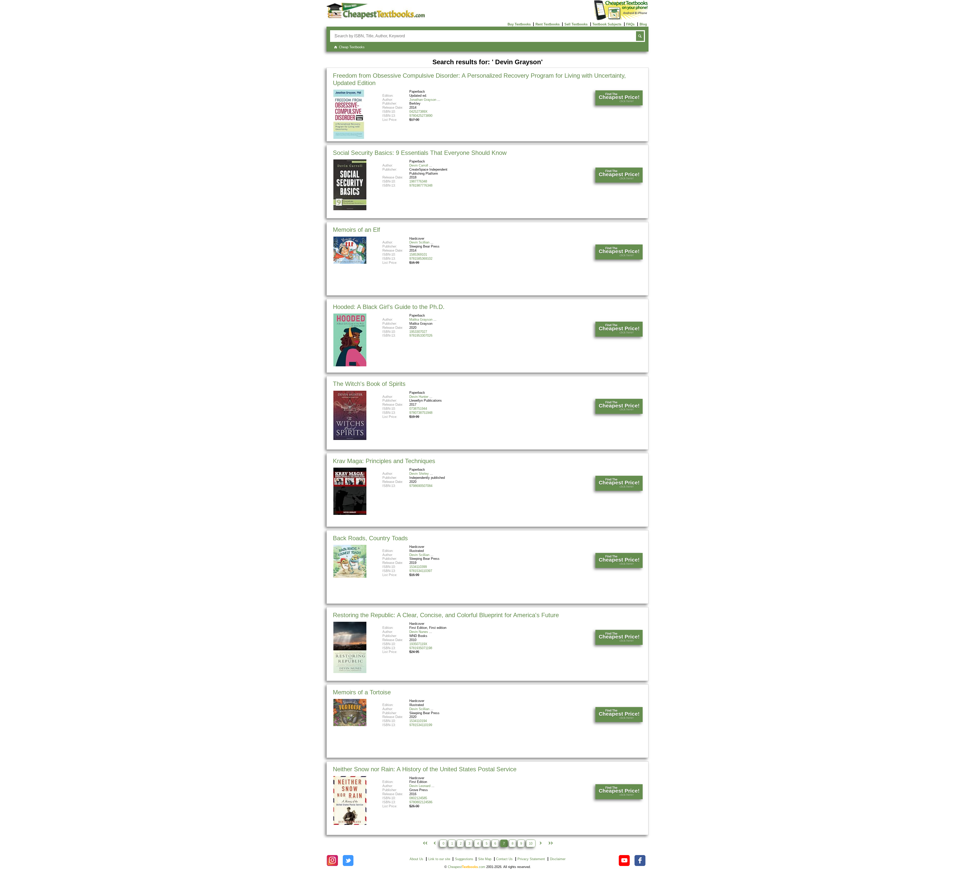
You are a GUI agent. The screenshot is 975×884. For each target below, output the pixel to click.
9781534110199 (420, 725)
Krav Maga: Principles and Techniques (384, 460)
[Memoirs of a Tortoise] (349, 725)
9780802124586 (420, 802)
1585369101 (418, 254)
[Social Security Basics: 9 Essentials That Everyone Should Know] (349, 209)
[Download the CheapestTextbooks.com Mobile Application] (621, 19)
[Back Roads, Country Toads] (349, 577)
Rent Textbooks (547, 24)
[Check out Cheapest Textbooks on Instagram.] (332, 860)
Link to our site (439, 859)
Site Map (484, 859)
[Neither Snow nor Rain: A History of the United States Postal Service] (349, 824)
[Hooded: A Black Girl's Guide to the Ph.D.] (349, 365)
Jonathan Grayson (422, 100)
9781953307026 (420, 335)
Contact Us (504, 859)
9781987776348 (420, 185)
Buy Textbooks (519, 24)
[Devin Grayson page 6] (434, 843)
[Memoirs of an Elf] (349, 263)
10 (530, 843)
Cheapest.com (466, 867)
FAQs (630, 24)
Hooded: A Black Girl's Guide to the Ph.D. (389, 306)
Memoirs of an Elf (356, 229)
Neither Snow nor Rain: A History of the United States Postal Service (424, 769)
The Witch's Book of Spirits (369, 383)
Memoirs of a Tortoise (362, 692)
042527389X (418, 111)
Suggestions (464, 859)
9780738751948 (420, 413)
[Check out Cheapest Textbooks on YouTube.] (624, 860)
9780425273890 (420, 116)
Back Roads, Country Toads (370, 538)
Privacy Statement (531, 859)
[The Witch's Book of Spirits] (349, 439)
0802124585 (418, 798)
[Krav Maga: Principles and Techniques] (349, 514)
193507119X (418, 644)
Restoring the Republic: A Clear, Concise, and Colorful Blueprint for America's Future (446, 615)
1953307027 (418, 332)
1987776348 (418, 181)
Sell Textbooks (576, 24)
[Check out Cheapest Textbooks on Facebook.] (640, 860)
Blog (643, 24)
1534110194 (418, 721)
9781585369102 (420, 258)
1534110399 (418, 567)
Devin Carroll (418, 165)
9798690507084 (420, 486)
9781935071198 (420, 648)
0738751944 (418, 409)
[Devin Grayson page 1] (424, 843)
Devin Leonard (419, 786)
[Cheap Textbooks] (376, 18)
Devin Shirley (419, 474)
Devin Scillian (419, 242)
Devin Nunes (418, 632)
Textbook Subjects (606, 24)
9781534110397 (420, 571)
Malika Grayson (420, 319)
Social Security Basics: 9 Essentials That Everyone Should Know (420, 152)
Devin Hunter (418, 397)
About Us (416, 859)
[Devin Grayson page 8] (541, 843)
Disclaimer (557, 859)
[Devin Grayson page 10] (550, 843)
